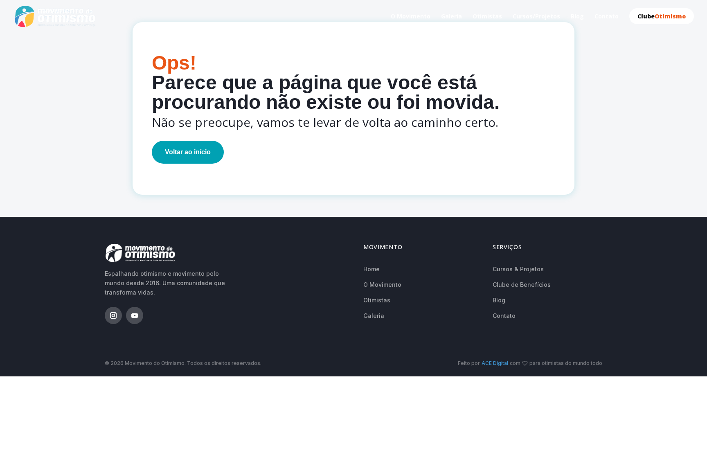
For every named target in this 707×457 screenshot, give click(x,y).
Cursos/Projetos (536, 17)
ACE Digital (495, 363)
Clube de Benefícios (522, 284)
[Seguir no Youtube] (134, 315)
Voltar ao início (188, 152)
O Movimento (410, 17)
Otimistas (487, 17)
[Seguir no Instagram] (113, 315)
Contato (606, 17)
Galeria (451, 17)
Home (371, 269)
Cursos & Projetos (518, 269)
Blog (577, 17)
